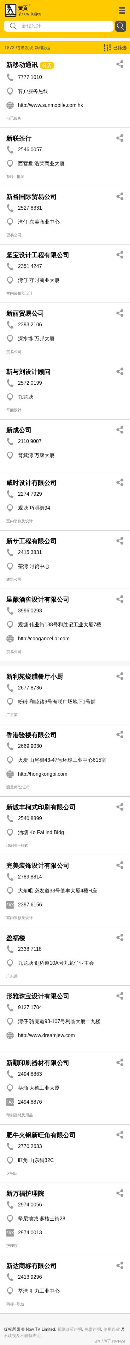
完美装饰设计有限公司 (37, 865)
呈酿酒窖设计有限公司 (37, 599)
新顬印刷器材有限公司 (37, 1062)
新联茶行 (19, 138)
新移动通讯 (22, 64)
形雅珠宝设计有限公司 (37, 996)
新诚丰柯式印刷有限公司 (41, 807)
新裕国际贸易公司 (31, 196)
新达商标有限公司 (31, 1265)
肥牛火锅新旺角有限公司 (41, 1135)
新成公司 (19, 430)
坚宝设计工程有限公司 (37, 254)
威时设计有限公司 (31, 482)
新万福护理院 (25, 1193)
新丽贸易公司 (25, 313)
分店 (47, 65)
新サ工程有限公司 (31, 541)
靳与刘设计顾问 (28, 371)
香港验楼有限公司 (31, 734)
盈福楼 (15, 937)
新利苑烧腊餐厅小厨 (34, 676)
